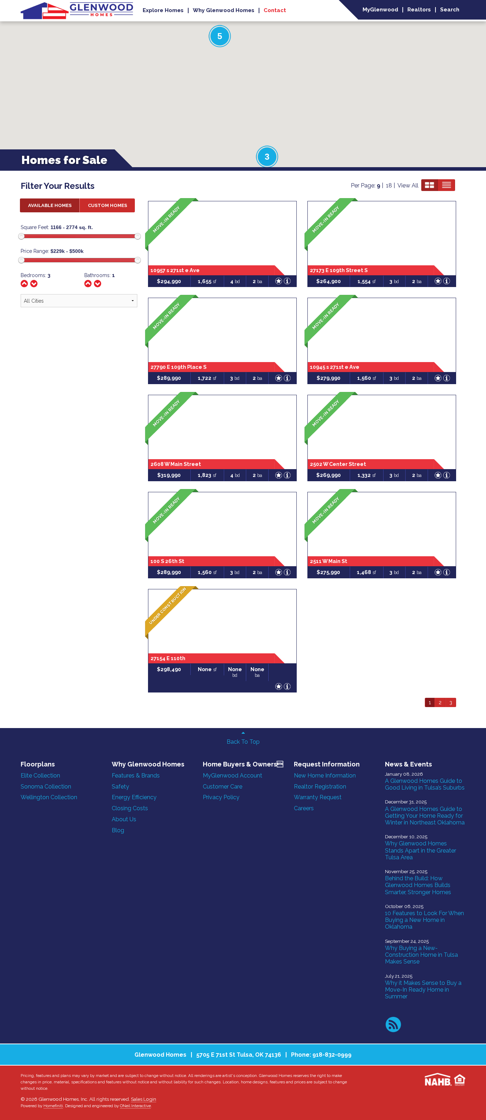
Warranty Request (318, 797)
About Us (124, 819)
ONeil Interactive (135, 1105)
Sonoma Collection (46, 786)
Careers (304, 808)
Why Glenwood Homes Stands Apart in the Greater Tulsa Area (420, 850)
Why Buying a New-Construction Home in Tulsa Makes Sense (421, 955)
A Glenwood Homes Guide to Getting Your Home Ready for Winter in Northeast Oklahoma (425, 816)
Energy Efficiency (134, 797)
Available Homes (50, 205)
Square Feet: (35, 227)
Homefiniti (53, 1105)
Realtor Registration (320, 786)
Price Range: (35, 251)
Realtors (419, 9)
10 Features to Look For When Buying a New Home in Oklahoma (424, 920)
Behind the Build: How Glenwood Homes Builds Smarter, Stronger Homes (418, 885)
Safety (120, 786)
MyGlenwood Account (232, 775)
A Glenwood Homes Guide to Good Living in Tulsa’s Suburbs (425, 784)
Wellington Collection (49, 797)
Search (449, 9)
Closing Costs (130, 808)
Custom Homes (107, 205)
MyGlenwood (380, 9)
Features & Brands (136, 775)
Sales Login (143, 1099)
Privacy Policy (221, 797)
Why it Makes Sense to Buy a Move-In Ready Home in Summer (423, 990)
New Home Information (325, 775)
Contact (275, 10)
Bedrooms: (35, 275)
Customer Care (222, 786)
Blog (118, 830)
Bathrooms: (99, 275)
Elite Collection (40, 775)
